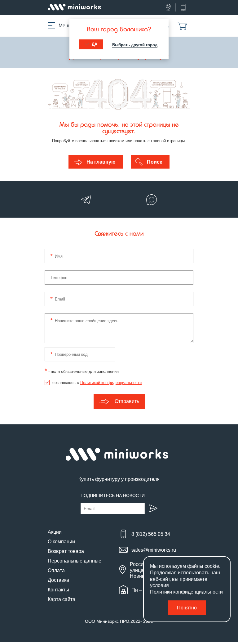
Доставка (58, 580)
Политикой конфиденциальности (111, 382)
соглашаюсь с (97, 382)
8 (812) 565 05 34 (150, 534)
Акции (55, 532)
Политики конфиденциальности (186, 592)
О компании (61, 541)
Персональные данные (74, 560)
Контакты (58, 589)
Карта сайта (61, 599)
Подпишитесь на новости (113, 495)
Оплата (56, 570)
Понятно (187, 607)
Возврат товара (66, 551)
